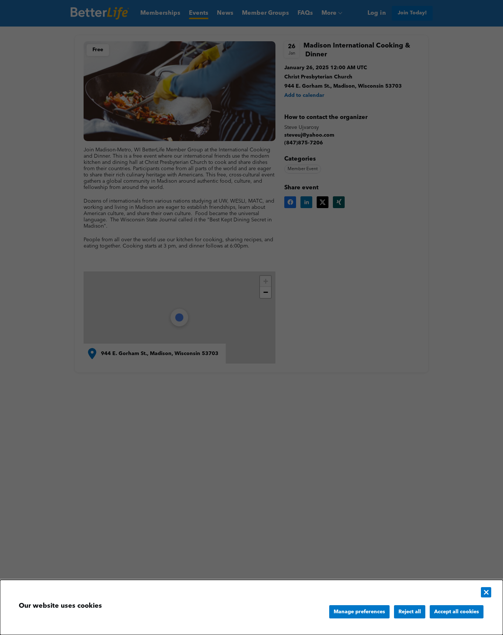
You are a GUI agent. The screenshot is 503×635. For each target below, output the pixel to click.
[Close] (486, 592)
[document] (251, 607)
